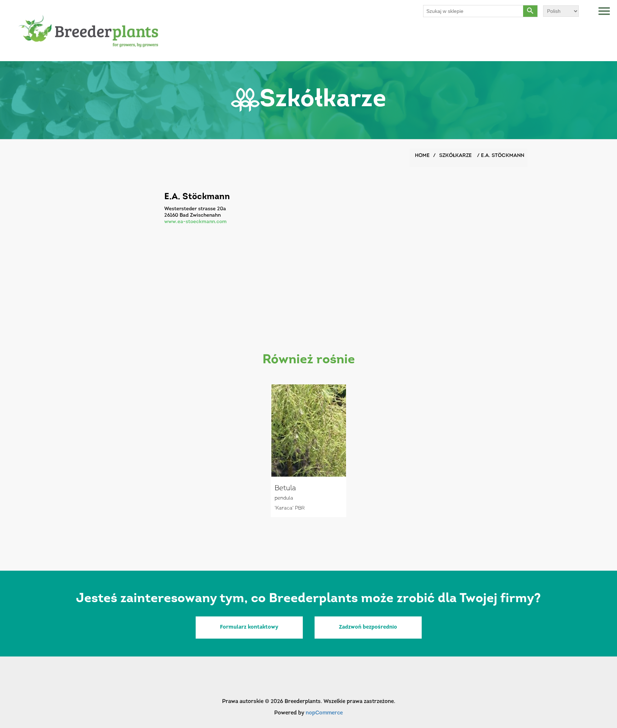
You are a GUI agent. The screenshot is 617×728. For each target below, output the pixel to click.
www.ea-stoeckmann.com (195, 222)
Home (422, 155)
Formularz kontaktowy (249, 627)
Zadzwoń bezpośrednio (368, 627)
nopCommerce (324, 713)
